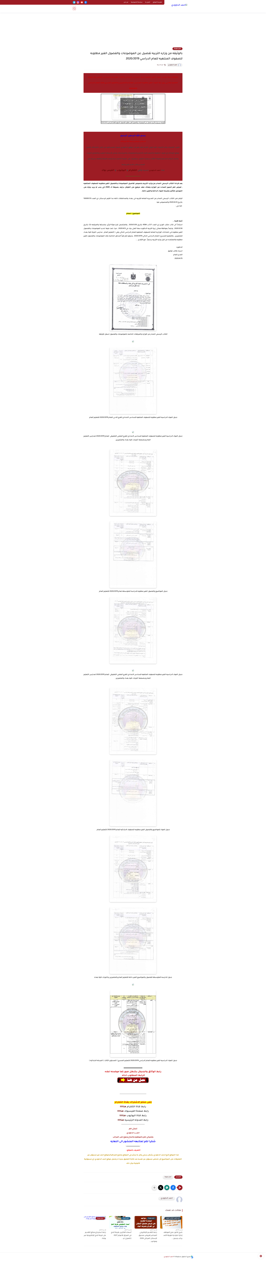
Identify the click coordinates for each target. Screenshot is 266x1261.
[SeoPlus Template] (192, 1256)
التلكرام (132, 170)
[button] (173, 1187)
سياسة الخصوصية (136, 2)
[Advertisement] (133, 31)
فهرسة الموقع (157, 2)
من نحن (126, 2)
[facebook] (85, 2)
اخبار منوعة (177, 48)
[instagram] (78, 2)
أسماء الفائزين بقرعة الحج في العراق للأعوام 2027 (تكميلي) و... (121, 1235)
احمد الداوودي (172, 65)
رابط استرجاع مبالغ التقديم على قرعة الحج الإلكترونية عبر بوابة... (95, 1235)
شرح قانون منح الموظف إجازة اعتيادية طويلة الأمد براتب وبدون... (172, 1235)
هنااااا (123, 1107)
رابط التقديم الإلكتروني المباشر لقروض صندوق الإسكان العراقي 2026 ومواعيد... (148, 1237)
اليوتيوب (121, 170)
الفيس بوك (108, 170)
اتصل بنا (147, 2)
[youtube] (81, 2)
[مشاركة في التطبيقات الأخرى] (154, 1187)
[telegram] (74, 2)
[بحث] (74, 8)
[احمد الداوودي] (179, 6)
